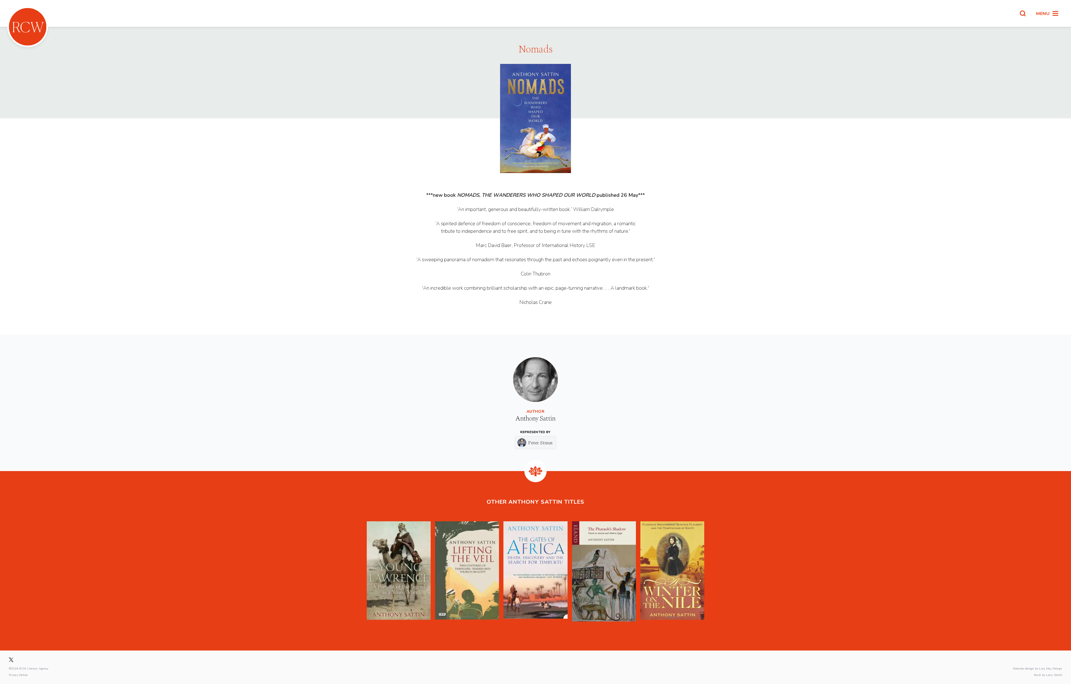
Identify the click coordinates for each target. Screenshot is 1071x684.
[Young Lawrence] (399, 571)
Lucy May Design (1050, 668)
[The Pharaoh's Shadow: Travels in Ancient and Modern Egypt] (604, 571)
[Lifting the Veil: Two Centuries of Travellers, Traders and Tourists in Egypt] (467, 571)
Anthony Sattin (535, 419)
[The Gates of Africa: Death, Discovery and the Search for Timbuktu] (535, 571)
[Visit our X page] (11, 659)
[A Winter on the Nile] (672, 571)
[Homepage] (27, 26)
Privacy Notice (18, 674)
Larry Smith (1054, 674)
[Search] (1022, 13)
